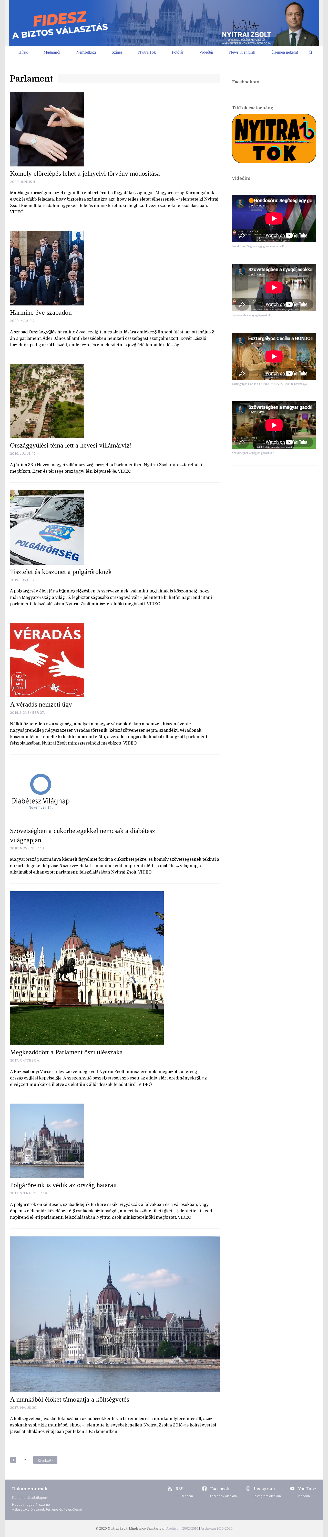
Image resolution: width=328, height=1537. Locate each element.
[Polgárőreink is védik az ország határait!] (115, 1141)
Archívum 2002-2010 (182, 1528)
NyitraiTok (147, 52)
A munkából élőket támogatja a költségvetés (69, 1399)
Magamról (52, 52)
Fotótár (177, 52)
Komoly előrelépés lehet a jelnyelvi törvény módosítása (85, 173)
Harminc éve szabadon (41, 312)
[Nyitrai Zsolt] (164, 23)
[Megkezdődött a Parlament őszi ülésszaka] (115, 968)
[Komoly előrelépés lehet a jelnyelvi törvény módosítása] (115, 129)
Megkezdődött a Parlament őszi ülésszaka (66, 1052)
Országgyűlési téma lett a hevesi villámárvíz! (71, 445)
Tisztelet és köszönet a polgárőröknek (61, 572)
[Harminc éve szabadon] (115, 268)
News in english (242, 52)
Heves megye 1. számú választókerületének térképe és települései (47, 1506)
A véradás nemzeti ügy (41, 704)
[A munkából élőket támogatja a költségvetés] (115, 1314)
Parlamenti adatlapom (30, 1497)
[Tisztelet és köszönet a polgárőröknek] (115, 527)
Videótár (206, 52)
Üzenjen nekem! (284, 52)
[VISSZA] (310, 52)
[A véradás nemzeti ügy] (115, 660)
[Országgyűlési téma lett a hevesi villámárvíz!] (115, 401)
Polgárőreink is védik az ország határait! (64, 1185)
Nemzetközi (86, 52)
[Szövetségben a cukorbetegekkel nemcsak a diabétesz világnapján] (115, 793)
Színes (117, 52)
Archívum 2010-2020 (217, 1528)
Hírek (23, 52)
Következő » (45, 1460)
